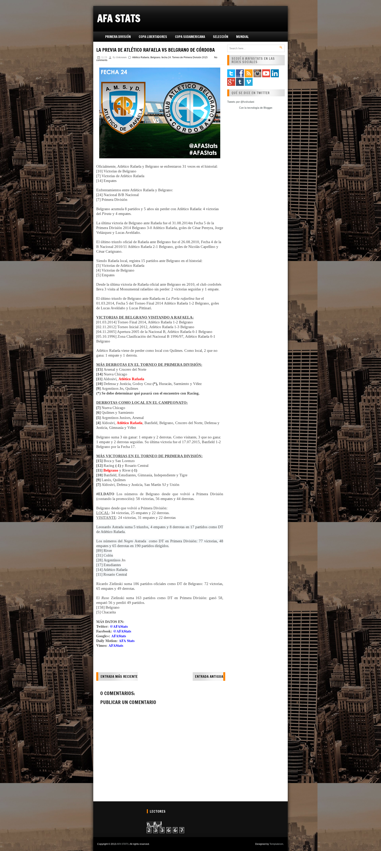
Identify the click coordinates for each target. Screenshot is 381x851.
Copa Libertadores (153, 36)
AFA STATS (118, 18)
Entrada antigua (209, 676)
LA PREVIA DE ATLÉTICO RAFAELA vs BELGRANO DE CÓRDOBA (155, 49)
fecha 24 (166, 57)
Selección (220, 36)
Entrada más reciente (119, 676)
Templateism (276, 844)
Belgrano (155, 57)
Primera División (118, 36)
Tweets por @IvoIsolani (240, 101)
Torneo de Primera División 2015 (190, 57)
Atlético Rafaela (140, 57)
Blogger (268, 107)
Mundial (242, 36)
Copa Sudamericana (190, 36)
